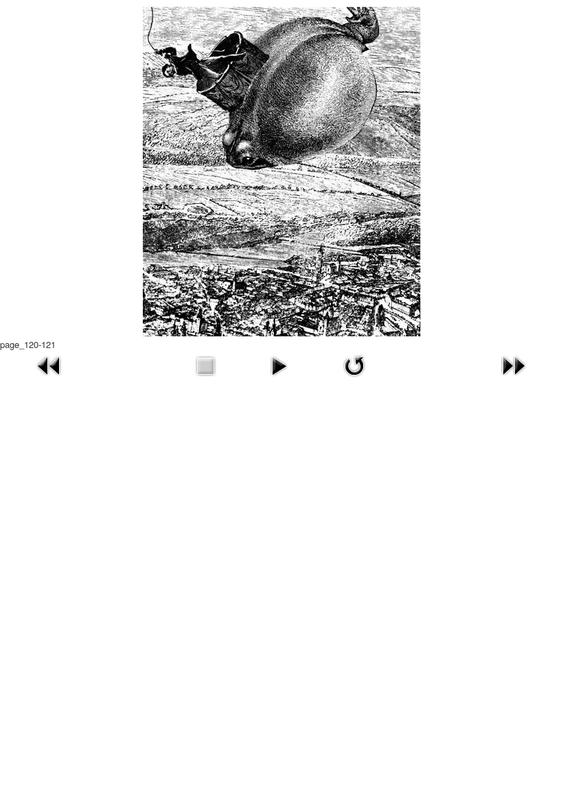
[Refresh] (354, 364)
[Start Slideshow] (278, 364)
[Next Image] (513, 364)
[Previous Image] (49, 364)
